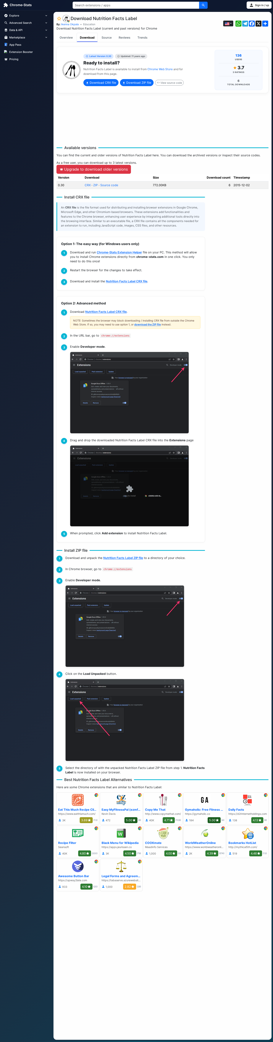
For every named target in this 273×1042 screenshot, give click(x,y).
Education (89, 24)
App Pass (15, 44)
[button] (259, 5)
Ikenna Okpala (70, 24)
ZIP (95, 185)
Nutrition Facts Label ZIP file (123, 558)
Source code (109, 185)
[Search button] (203, 5)
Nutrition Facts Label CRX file (126, 281)
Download (87, 37)
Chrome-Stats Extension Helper (119, 252)
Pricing (13, 59)
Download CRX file (102, 82)
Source (107, 37)
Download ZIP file (138, 82)
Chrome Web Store (160, 69)
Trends (142, 37)
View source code (171, 82)
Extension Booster (21, 51)
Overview (66, 37)
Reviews (124, 37)
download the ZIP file (147, 324)
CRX (88, 185)
